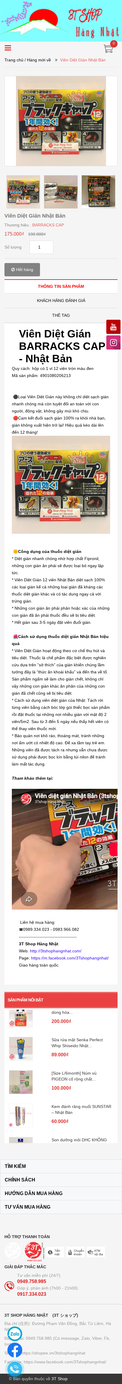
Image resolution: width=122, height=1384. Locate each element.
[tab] (61, 286)
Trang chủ (13, 60)
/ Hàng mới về (38, 60)
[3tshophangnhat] (61, 20)
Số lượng (13, 247)
